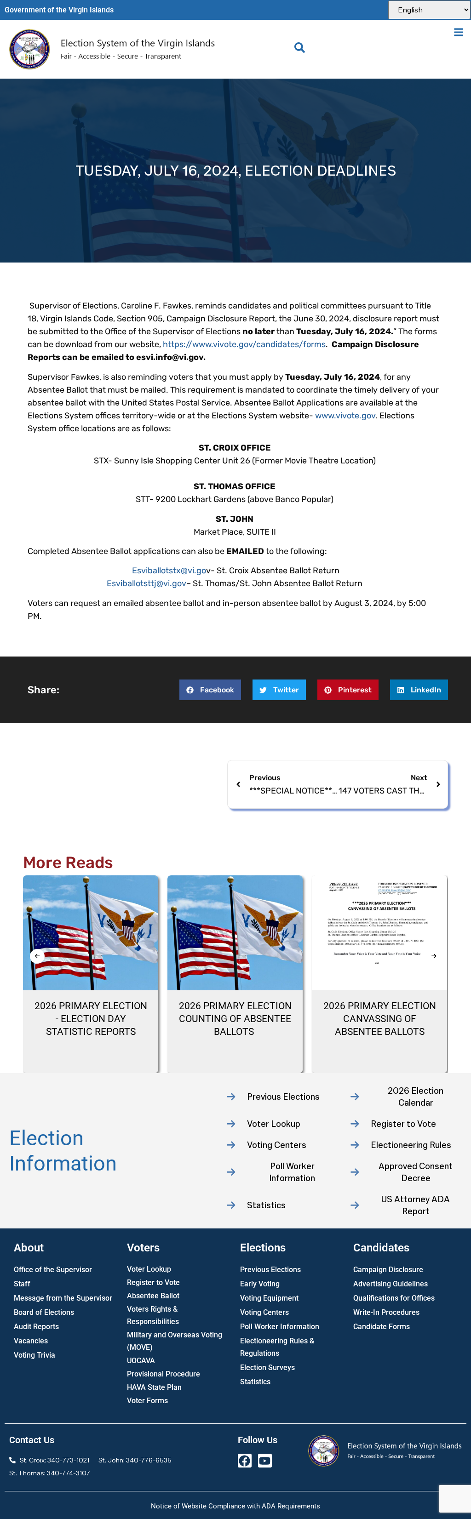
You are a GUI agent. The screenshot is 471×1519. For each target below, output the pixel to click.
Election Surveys (267, 1367)
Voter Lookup (149, 1269)
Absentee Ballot (153, 1295)
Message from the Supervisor (63, 1298)
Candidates (381, 1247)
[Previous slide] (37, 956)
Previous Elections (270, 1269)
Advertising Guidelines (390, 1283)
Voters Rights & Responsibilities (153, 1315)
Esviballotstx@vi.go (169, 570)
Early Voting (260, 1283)
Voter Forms (147, 1400)
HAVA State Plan (154, 1387)
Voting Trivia (34, 1355)
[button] (458, 32)
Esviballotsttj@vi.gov (146, 583)
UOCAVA (141, 1360)
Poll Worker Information (279, 1326)
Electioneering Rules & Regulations (277, 1347)
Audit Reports (36, 1326)
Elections (263, 1247)
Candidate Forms (381, 1326)
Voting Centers (264, 1312)
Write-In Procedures (386, 1312)
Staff (22, 1283)
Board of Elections (44, 1312)
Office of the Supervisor (53, 1269)
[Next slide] (433, 956)
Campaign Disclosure (388, 1269)
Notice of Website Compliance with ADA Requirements (235, 1506)
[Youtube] (265, 1461)
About (29, 1247)
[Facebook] (245, 1461)
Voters (143, 1247)
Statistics (255, 1381)
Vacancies (31, 1340)
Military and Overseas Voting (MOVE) (174, 1341)
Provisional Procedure (163, 1374)
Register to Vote (153, 1282)
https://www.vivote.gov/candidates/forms (243, 344)
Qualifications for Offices (394, 1298)
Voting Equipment (269, 1298)
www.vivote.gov (345, 416)
